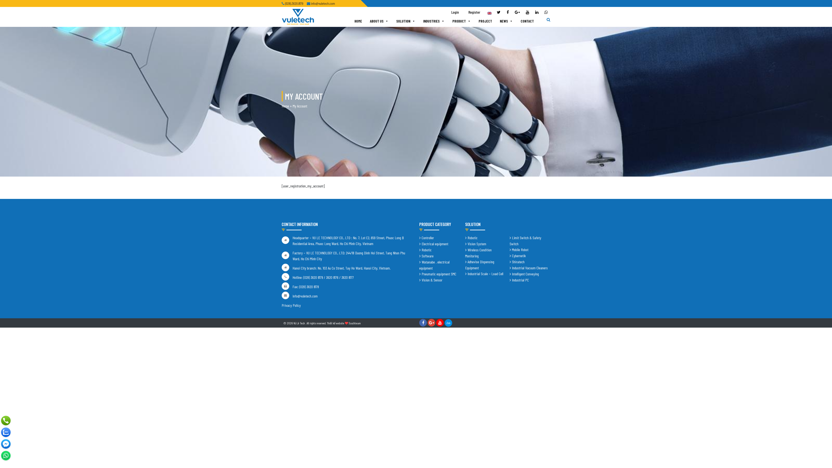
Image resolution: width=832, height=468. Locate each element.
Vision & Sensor (432, 280)
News (504, 21)
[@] (6, 455)
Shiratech (518, 261)
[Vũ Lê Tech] (298, 16)
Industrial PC (520, 280)
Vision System (477, 243)
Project (485, 21)
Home (358, 21)
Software (428, 256)
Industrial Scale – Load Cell (485, 273)
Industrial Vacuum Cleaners (530, 267)
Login (455, 12)
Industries (431, 21)
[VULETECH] (6, 432)
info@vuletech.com (305, 296)
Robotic (427, 249)
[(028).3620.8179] (6, 420)
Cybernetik (519, 255)
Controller (428, 237)
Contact (527, 21)
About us (377, 21)
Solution (403, 21)
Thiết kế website (335, 323)
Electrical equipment (435, 243)
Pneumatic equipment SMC (439, 273)
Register (474, 12)
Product (459, 21)
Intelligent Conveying (525, 273)
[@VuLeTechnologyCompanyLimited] (6, 444)
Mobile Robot (520, 249)
